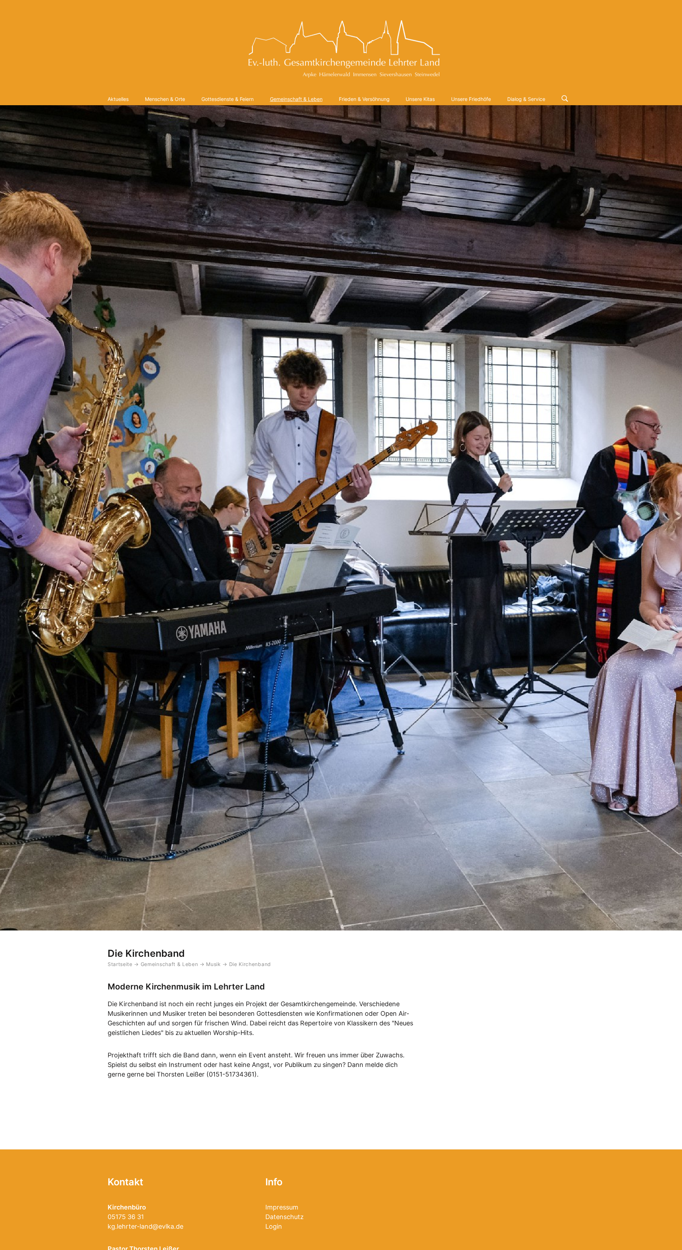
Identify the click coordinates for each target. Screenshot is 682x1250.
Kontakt (125, 1182)
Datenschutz (284, 1217)
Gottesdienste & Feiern (227, 99)
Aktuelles (118, 99)
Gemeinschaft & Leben (296, 99)
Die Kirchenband (250, 964)
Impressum (281, 1207)
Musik (214, 964)
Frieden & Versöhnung (364, 99)
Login (273, 1226)
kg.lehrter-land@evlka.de (145, 1226)
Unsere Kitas (420, 99)
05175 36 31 (126, 1217)
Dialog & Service (526, 99)
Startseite (120, 964)
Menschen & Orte (165, 99)
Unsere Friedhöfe (471, 99)
